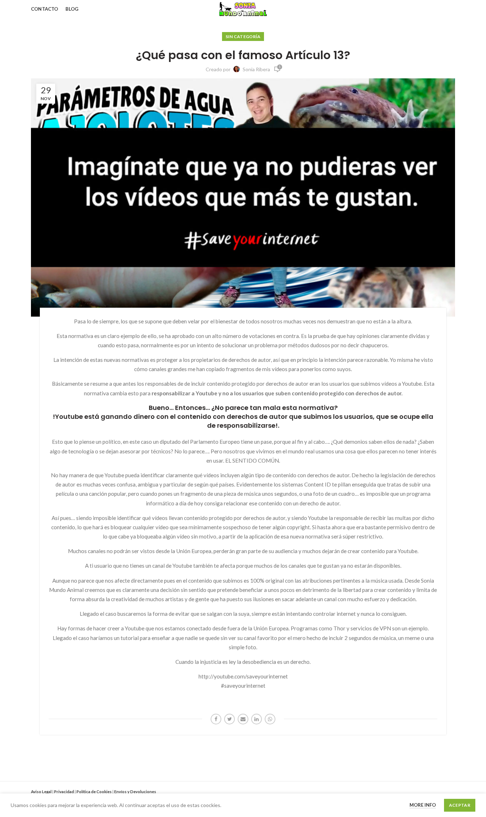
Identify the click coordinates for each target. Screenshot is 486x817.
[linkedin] (256, 719)
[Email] (243, 719)
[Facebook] (216, 719)
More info (423, 805)
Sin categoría (243, 36)
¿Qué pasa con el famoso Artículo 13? (243, 55)
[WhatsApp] (270, 719)
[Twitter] (229, 719)
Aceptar (459, 805)
